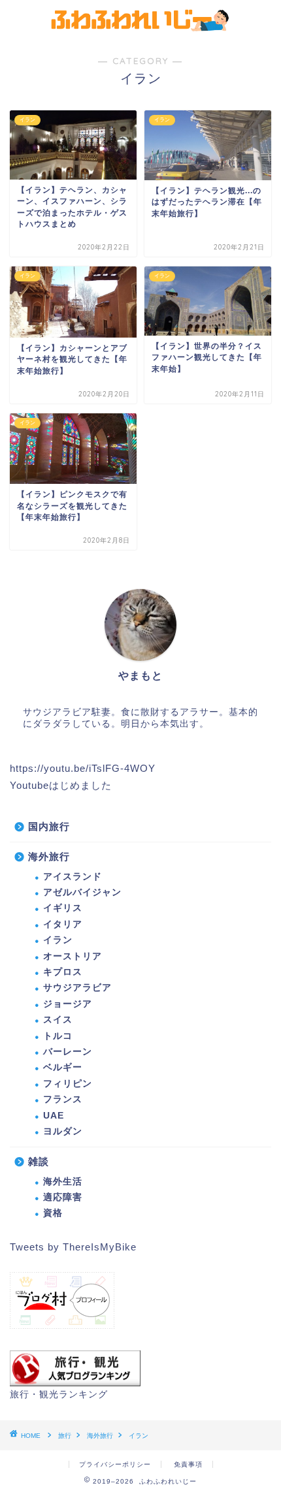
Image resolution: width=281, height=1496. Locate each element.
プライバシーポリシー (115, 1464)
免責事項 (188, 1464)
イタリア (62, 924)
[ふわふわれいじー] (140, 28)
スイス (58, 1020)
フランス (62, 1099)
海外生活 (62, 1181)
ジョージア (67, 1004)
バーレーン (67, 1052)
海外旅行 (49, 856)
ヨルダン (62, 1131)
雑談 (38, 1161)
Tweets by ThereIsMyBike (73, 1246)
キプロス (62, 972)
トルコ (58, 1036)
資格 (53, 1213)
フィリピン (67, 1084)
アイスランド (72, 877)
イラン (58, 940)
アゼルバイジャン (82, 892)
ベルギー (62, 1067)
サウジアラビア (77, 988)
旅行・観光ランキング (59, 1394)
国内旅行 (49, 826)
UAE (53, 1116)
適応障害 (62, 1197)
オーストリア (72, 956)
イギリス (62, 908)
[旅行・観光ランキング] (75, 1382)
